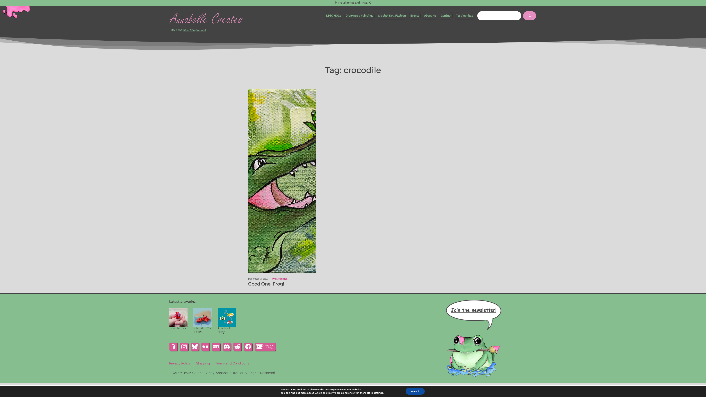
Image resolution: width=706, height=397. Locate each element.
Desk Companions (194, 30)
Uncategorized (280, 279)
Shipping (203, 363)
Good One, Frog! (266, 284)
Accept (415, 391)
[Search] (529, 15)
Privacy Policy (180, 363)
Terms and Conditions (232, 363)
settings (378, 393)
